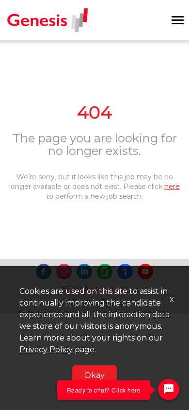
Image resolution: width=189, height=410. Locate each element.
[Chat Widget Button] (168, 389)
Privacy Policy (46, 349)
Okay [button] (94, 375)
